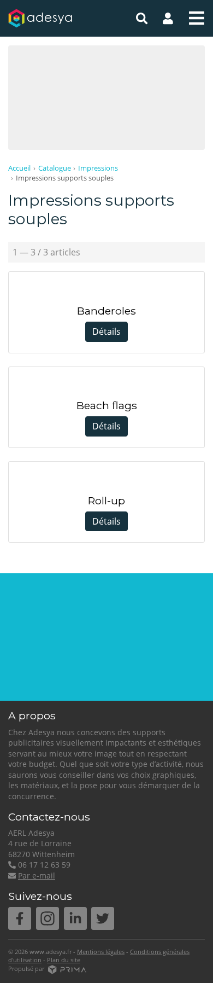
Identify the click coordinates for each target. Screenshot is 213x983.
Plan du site (63, 960)
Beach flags (106, 405)
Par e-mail (36, 875)
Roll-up (106, 501)
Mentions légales (101, 951)
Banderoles (106, 311)
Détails (106, 331)
